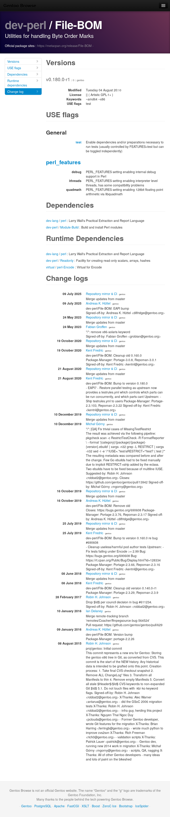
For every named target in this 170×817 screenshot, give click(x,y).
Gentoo (26, 806)
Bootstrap (126, 806)
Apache (59, 806)
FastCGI (73, 806)
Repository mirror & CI (101, 293)
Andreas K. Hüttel (98, 303)
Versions (13, 61)
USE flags (14, 68)
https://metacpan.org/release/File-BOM (64, 45)
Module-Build (69, 227)
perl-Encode (65, 267)
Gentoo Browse (19, 5)
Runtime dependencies (17, 82)
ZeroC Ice (109, 806)
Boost (96, 806)
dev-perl (25, 24)
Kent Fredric (94, 350)
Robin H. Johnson (98, 597)
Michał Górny (95, 424)
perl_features (63, 162)
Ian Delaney (94, 611)
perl (63, 220)
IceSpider (142, 806)
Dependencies (17, 74)
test (78, 142)
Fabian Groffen (96, 326)
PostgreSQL (42, 806)
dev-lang (52, 220)
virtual (50, 267)
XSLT (85, 806)
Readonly (66, 260)
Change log (15, 91)
